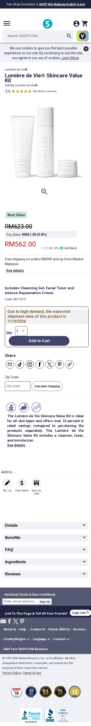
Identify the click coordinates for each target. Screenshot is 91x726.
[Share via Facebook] (40, 364)
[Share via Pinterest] (60, 364)
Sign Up (45, 601)
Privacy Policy (11, 673)
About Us (9, 629)
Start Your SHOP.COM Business (25, 649)
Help (22, 629)
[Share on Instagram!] (30, 364)
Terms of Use (32, 673)
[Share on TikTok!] (20, 364)
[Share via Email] (10, 364)
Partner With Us (59, 629)
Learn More (70, 58)
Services (79, 629)
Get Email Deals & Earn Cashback (29, 594)
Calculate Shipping (47, 386)
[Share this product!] (69, 364)
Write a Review (47, 91)
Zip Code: (12, 377)
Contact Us (37, 629)
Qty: (9, 333)
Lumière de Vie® (26, 85)
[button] (17, 639)
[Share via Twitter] (50, 364)
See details (15, 270)
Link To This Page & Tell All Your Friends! (36, 613)
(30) (35, 91)
